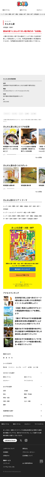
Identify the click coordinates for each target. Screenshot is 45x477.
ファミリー (7, 113)
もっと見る (39, 157)
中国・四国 (6, 401)
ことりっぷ (6, 463)
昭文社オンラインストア (22, 272)
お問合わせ (6, 455)
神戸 (32, 14)
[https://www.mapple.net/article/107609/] (11, 140)
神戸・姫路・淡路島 (17, 14)
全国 (4, 390)
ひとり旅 (33, 113)
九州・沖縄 (27, 401)
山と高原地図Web (27, 463)
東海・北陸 (6, 397)
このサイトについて (8, 448)
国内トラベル (6, 10)
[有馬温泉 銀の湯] (29, 177)
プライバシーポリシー (28, 452)
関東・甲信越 (28, 394)
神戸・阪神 (26, 14)
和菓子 (11, 27)
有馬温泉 (36, 14)
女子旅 (26, 113)
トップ (2, 14)
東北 (4, 394)
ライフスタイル (28, 380)
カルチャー (39, 10)
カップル (14, 113)
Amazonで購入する (22, 278)
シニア (20, 113)
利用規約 (5, 452)
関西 (10, 14)
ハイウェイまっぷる (8, 467)
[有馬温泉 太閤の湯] (11, 177)
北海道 (26, 390)
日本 (6, 14)
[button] (20, 282)
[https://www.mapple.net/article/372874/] (29, 140)
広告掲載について (27, 455)
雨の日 (5, 367)
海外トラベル (23, 10)
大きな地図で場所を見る (28, 85)
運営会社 (25, 448)
